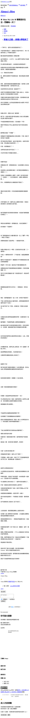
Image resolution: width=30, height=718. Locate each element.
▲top (2, 588)
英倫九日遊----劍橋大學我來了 (16, 40)
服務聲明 (17, 696)
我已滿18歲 (3, 715)
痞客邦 (10, 581)
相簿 (5, 29)
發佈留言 (3, 601)
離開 (9, 715)
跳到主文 (3, 15)
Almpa (2, 573)
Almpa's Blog (8, 11)
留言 (13, 581)
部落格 (5, 31)
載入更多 (3, 591)
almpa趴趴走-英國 (15, 586)
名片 (5, 33)
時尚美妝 (13, 26)
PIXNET (7, 694)
